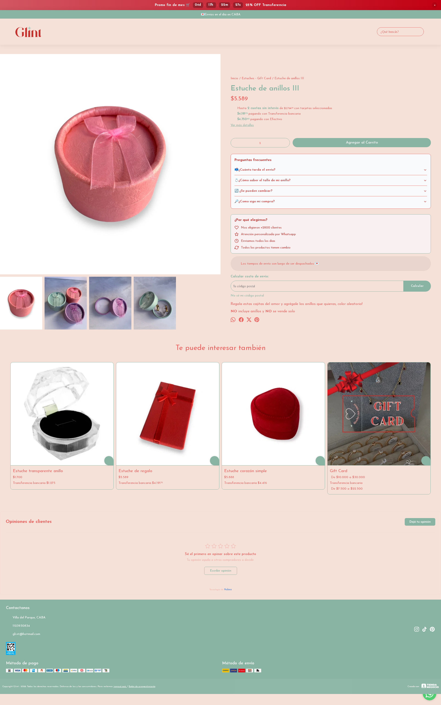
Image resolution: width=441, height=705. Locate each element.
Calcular (417, 286)
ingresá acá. (120, 686)
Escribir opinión (220, 570)
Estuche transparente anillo (38, 471)
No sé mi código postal (247, 295)
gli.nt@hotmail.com (26, 634)
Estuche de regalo (135, 471)
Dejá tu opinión (420, 521)
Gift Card (338, 471)
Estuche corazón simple (245, 471)
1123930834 (21, 626)
